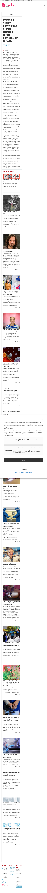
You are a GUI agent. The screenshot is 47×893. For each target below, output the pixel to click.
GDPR (11, 876)
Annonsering (12, 871)
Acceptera (23, 460)
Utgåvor (11, 870)
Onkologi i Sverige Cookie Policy (26, 472)
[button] (42, 420)
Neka (23, 464)
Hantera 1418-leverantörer (8, 455)
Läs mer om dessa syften (19, 455)
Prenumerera (12, 873)
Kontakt (11, 874)
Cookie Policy (17, 472)
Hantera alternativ (23, 469)
